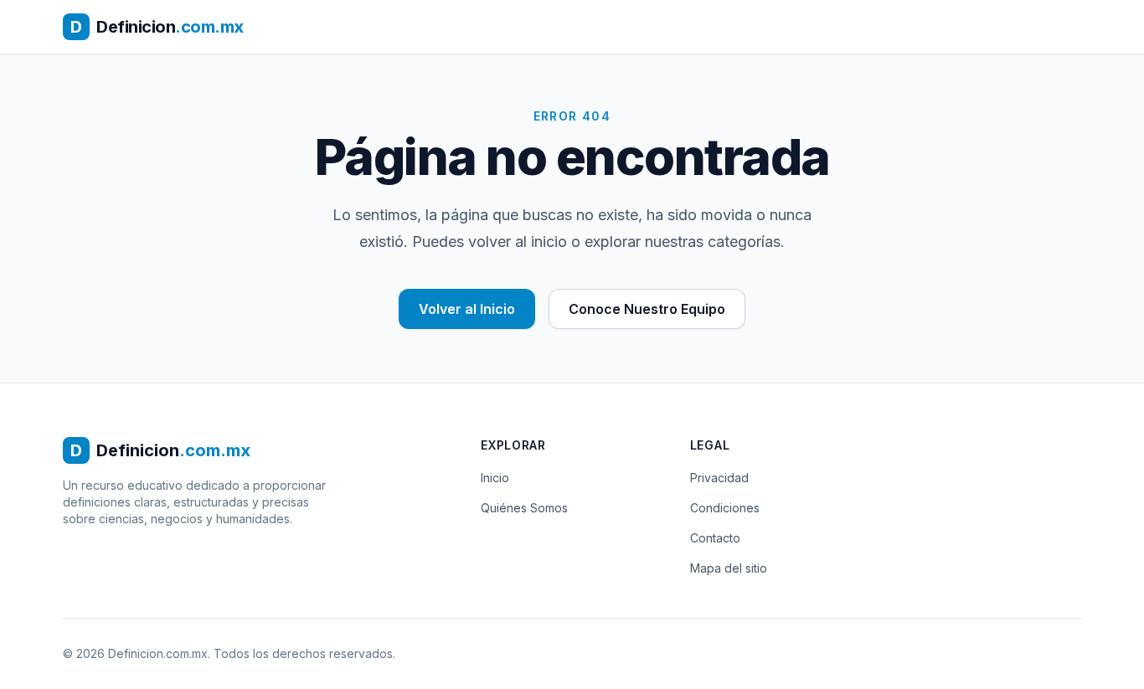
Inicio (495, 477)
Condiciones (725, 508)
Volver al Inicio (467, 309)
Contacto (715, 538)
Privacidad (719, 477)
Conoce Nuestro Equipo (647, 309)
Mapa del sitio (728, 568)
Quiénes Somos (524, 508)
